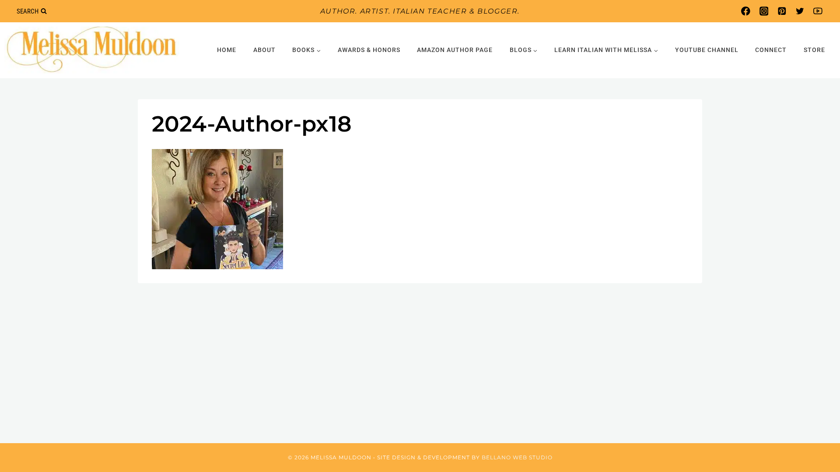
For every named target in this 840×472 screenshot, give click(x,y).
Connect (771, 49)
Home (226, 49)
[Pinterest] (782, 11)
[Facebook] (746, 11)
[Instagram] (764, 11)
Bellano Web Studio (517, 457)
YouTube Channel (706, 49)
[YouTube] (818, 11)
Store (814, 49)
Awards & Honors (369, 49)
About (264, 49)
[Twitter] (800, 11)
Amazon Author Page (455, 49)
